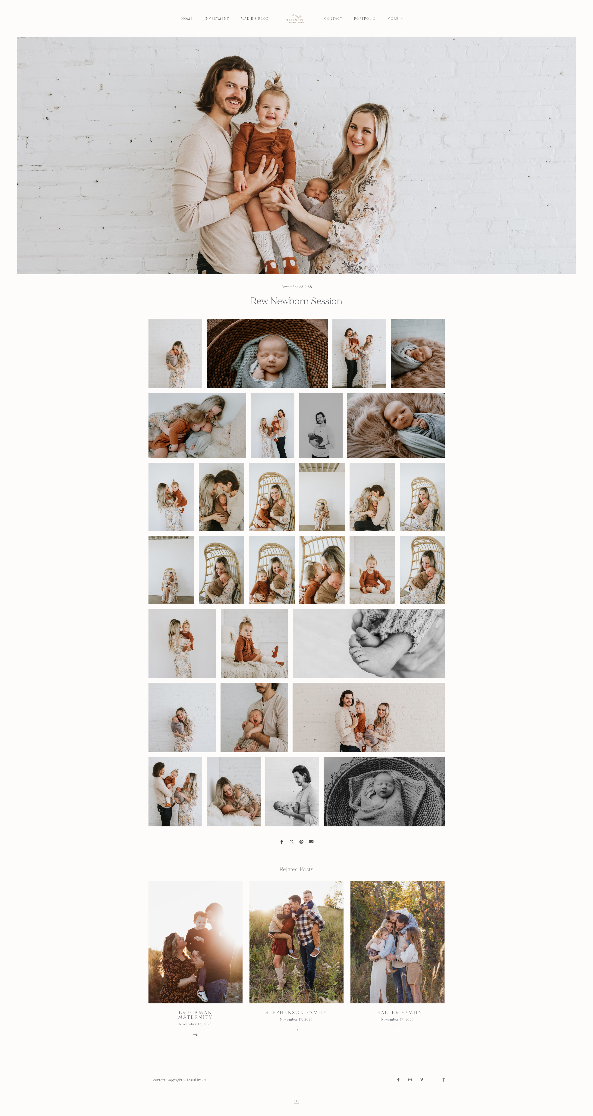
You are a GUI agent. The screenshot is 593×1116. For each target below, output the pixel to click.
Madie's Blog (255, 19)
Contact (333, 19)
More (394, 19)
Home (187, 19)
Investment (217, 19)
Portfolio (365, 19)
